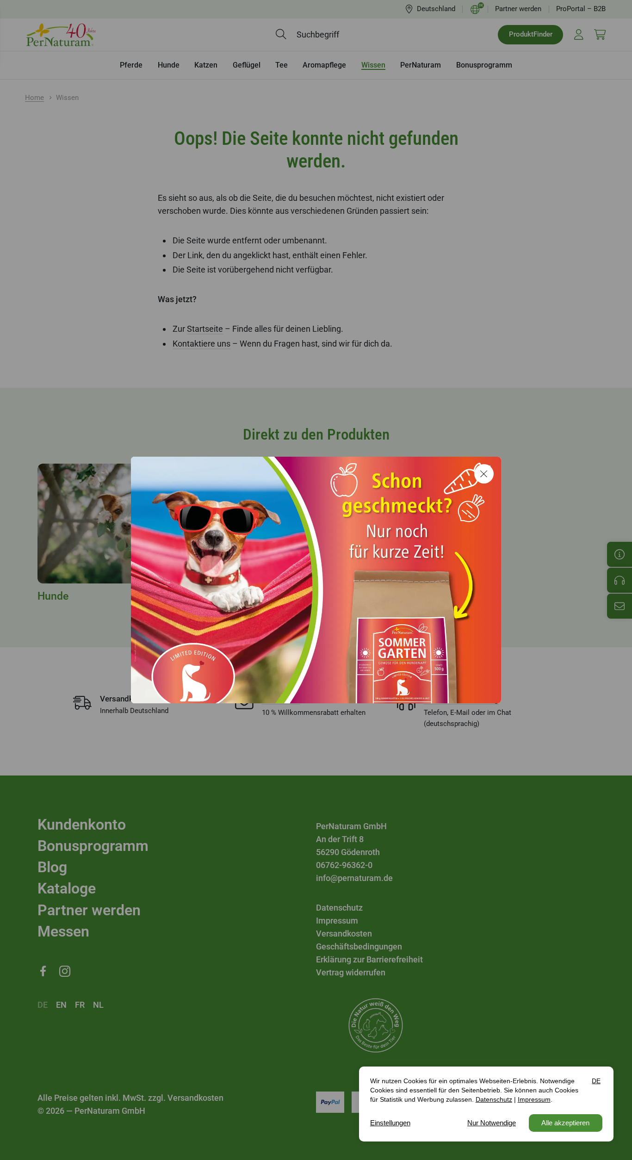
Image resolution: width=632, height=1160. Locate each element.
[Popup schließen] (484, 474)
